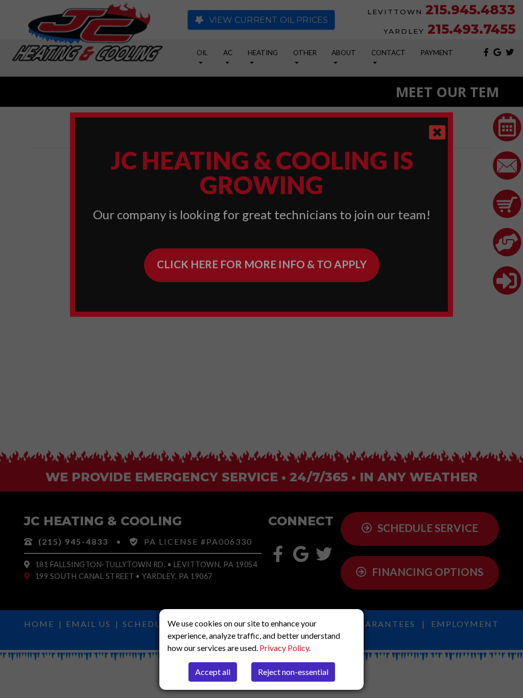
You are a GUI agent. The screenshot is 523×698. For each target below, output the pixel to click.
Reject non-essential (293, 672)
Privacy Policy (284, 648)
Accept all (212, 672)
